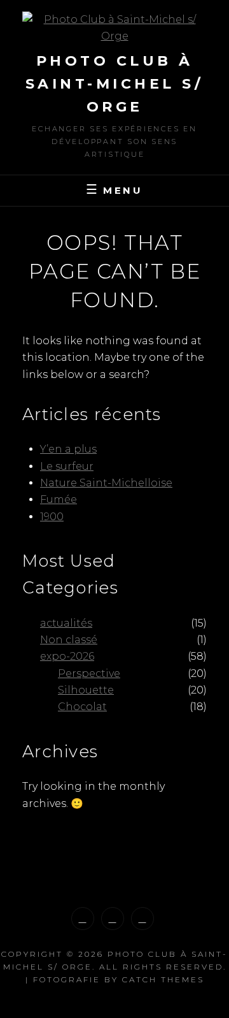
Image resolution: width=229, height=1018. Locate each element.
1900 (52, 517)
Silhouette (86, 690)
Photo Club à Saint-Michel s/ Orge (114, 83)
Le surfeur (67, 466)
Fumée (58, 499)
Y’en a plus (68, 449)
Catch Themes (163, 979)
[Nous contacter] (142, 918)
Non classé (68, 640)
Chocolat (82, 707)
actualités (66, 623)
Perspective (89, 673)
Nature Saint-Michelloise (106, 483)
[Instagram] (82, 918)
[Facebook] (112, 918)
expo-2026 (67, 656)
